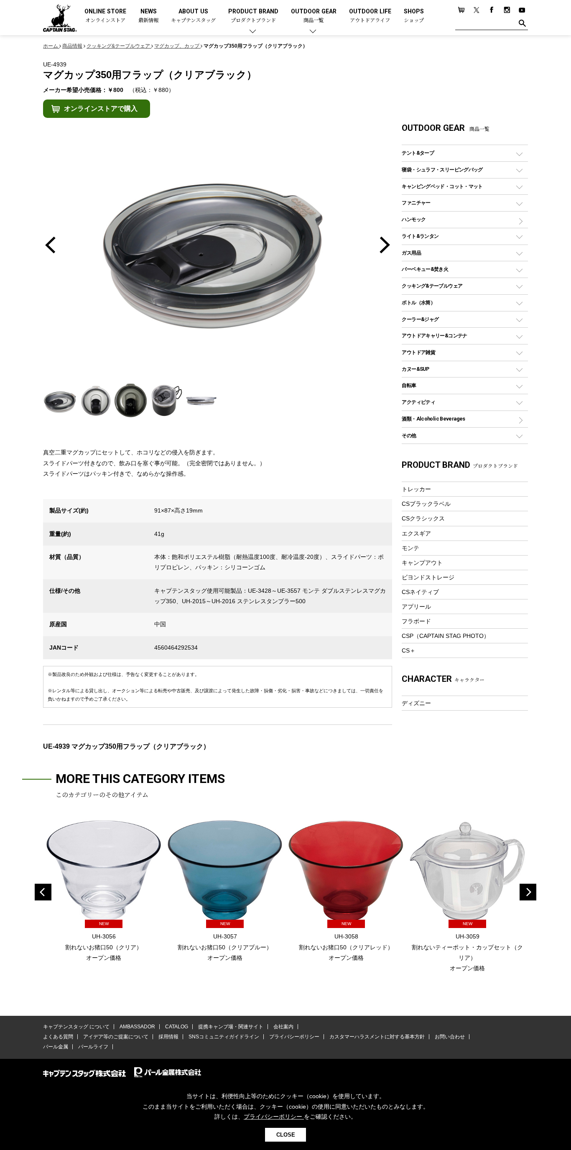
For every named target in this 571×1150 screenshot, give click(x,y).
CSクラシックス (423, 518)
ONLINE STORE (105, 16)
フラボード (416, 621)
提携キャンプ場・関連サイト (230, 1027)
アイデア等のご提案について (115, 1037)
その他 (409, 435)
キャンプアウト (422, 562)
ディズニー (416, 703)
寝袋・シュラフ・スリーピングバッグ (442, 169)
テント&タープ (418, 153)
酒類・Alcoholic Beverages (433, 419)
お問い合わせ (450, 1037)
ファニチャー (416, 202)
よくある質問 (58, 1037)
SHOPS (414, 16)
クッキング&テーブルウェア (432, 286)
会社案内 (283, 1027)
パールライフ (93, 1047)
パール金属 (55, 1047)
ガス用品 (411, 253)
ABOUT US (193, 16)
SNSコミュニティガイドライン (224, 1037)
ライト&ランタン (420, 236)
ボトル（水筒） (418, 302)
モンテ (410, 548)
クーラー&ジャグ (420, 319)
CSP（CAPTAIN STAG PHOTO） (445, 635)
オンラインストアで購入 (101, 108)
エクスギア (416, 533)
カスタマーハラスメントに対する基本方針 (377, 1037)
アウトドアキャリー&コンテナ (434, 335)
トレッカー (416, 489)
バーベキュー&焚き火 (425, 269)
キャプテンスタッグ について (76, 1027)
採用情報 (168, 1037)
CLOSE (285, 1135)
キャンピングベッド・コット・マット (442, 186)
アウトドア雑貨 (418, 352)
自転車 (409, 385)
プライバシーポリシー (294, 1037)
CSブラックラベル (426, 503)
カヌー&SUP (415, 369)
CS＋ (409, 650)
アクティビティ (418, 402)
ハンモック (414, 219)
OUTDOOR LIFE (370, 16)
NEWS (148, 16)
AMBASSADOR (137, 1027)
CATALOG (176, 1027)
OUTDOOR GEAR (313, 16)
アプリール (416, 606)
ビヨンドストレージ (428, 577)
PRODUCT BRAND (253, 16)
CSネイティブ (420, 592)
